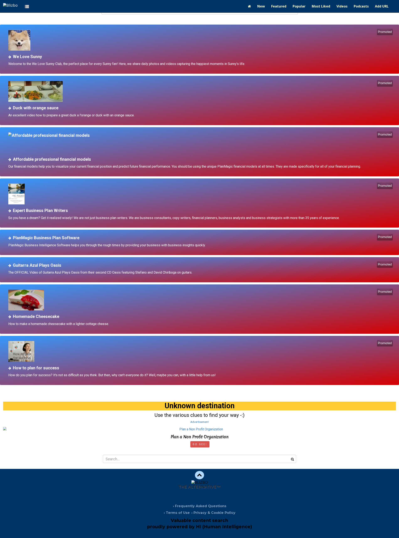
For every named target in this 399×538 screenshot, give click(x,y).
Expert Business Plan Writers (40, 210)
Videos (341, 6)
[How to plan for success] (201, 351)
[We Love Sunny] (201, 40)
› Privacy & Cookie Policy (213, 513)
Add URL (382, 6)
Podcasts (361, 6)
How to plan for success (36, 367)
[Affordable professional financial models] (201, 142)
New (261, 6)
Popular (299, 6)
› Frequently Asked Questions (199, 506)
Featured (278, 6)
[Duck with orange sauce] (201, 91)
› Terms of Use (177, 513)
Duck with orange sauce (35, 107)
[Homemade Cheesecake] (201, 300)
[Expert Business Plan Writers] (201, 194)
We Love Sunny (27, 56)
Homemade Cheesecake (36, 316)
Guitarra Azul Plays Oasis (37, 265)
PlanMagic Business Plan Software (46, 237)
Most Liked (321, 6)
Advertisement (199, 421)
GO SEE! (200, 444)
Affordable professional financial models (52, 159)
